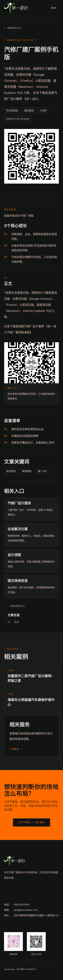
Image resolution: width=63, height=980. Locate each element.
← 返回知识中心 (13, 28)
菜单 (53, 8)
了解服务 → (16, 749)
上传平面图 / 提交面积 (31, 822)
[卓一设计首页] (16, 8)
